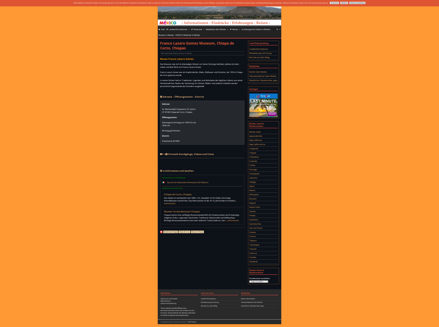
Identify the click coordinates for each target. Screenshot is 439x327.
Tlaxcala (252, 249)
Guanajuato (254, 173)
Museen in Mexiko (166, 35)
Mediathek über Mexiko (216, 29)
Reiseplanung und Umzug (260, 53)
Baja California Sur (257, 144)
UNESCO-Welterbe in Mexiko (187, 35)
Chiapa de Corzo (184, 232)
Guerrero (253, 178)
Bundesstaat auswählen (259, 278)
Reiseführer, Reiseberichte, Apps (263, 80)
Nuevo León (254, 207)
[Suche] (278, 29)
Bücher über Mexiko (258, 72)
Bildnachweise (166, 301)
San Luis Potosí (255, 228)
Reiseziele (198, 29)
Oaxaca (252, 211)
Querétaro (253, 219)
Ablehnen (344, 3)
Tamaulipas (254, 245)
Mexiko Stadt (255, 132)
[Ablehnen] (436, 3)
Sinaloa (252, 232)
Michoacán (254, 194)
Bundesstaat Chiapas (170, 53)
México (252, 190)
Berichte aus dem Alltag (259, 57)
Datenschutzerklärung (168, 303)
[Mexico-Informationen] (219, 17)
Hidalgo (252, 182)
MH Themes (192, 322)
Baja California (255, 140)
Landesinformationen (178, 29)
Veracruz (253, 253)
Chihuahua (254, 157)
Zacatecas (253, 261)
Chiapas (252, 153)
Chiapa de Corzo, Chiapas (178, 194)
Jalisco (252, 186)
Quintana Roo (255, 224)
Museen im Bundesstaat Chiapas (182, 211)
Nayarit (252, 203)
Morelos (253, 199)
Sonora (252, 236)
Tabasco (253, 240)
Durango (253, 169)
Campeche (253, 148)
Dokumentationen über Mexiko (262, 76)
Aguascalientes (255, 136)
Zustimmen (334, 3)
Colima (252, 165)
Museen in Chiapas (197, 232)
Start (163, 29)
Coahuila (253, 161)
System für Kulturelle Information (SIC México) (187, 182)
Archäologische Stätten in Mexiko (256, 29)
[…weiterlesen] (232, 220)
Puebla (252, 215)
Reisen (235, 29)
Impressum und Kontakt (169, 299)
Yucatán (252, 257)
